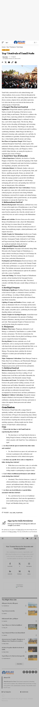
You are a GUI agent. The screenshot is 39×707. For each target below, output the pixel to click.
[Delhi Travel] (19, 42)
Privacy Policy (13, 531)
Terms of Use (21, 529)
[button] (3, 42)
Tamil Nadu (5, 50)
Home (3, 47)
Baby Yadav (5, 56)
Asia (11, 512)
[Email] (9, 62)
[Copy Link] (12, 62)
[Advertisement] (19, 20)
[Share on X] (5, 62)
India (14, 512)
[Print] (15, 62)
